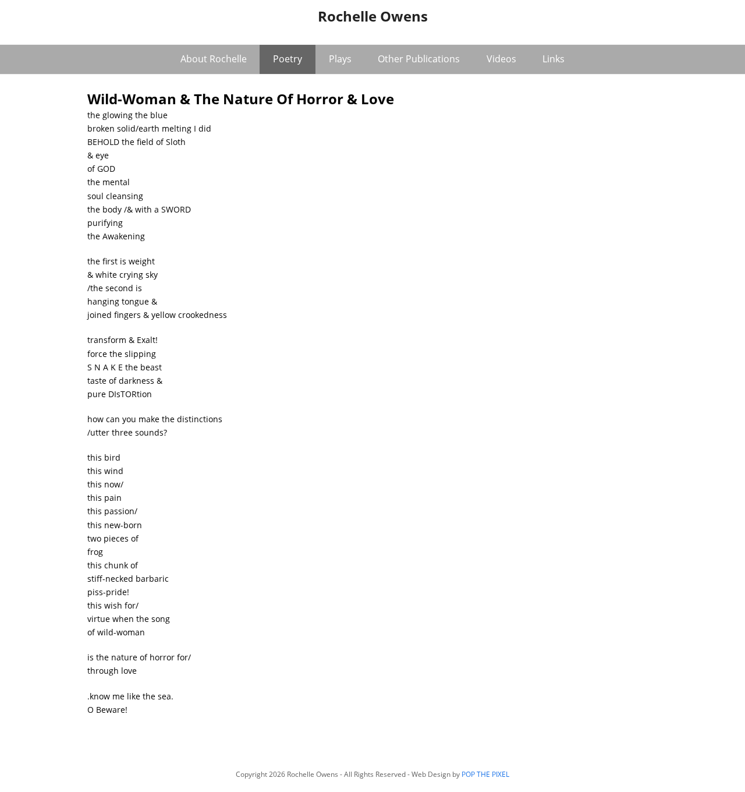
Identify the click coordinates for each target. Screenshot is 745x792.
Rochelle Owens (373, 16)
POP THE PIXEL (485, 774)
